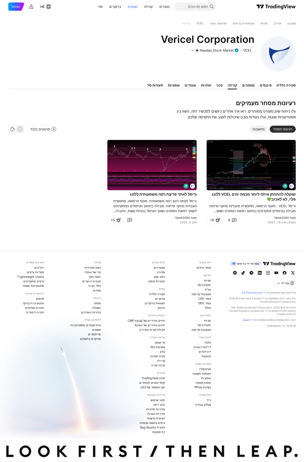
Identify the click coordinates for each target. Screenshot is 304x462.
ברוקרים (115, 7)
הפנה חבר (95, 276)
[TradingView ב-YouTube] (276, 273)
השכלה (96, 307)
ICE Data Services (252, 292)
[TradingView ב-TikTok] (243, 273)
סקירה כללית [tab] (286, 85)
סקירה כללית (157, 294)
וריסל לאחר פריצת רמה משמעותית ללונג (163, 194)
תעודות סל (204, 285)
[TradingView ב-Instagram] (268, 273)
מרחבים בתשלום (90, 338)
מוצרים (164, 7)
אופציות (206, 378)
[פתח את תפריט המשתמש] (31, 6)
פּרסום (40, 298)
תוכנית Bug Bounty (152, 427)
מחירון (161, 272)
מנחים (97, 290)
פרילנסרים (94, 334)
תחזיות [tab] (206, 85)
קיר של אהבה (93, 272)
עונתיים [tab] (190, 85)
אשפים (96, 329)
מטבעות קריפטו (201, 294)
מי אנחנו (160, 342)
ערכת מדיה (158, 365)
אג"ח (208, 289)
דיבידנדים (205, 351)
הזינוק (161, 307)
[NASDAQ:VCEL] (291, 186)
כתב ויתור (159, 404)
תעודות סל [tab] (155, 85)
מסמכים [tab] (248, 85)
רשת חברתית (93, 267)
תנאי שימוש (158, 400)
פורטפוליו (205, 369)
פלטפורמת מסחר (33, 286)
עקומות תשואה (201, 373)
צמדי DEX (204, 303)
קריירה (161, 360)
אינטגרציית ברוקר (33, 303)
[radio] (20, 129)
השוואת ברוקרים (155, 303)
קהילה (148, 7)
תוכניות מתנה (156, 281)
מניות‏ (207, 280)
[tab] (283, 129)
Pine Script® (202, 387)
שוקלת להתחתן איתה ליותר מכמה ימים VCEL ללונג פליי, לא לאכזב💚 (254, 196)
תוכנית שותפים (34, 307)
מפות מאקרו (203, 382)
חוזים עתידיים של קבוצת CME (146, 320)
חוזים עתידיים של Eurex (150, 325)
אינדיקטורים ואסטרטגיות (86, 325)
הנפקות (206, 356)
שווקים (132, 7)
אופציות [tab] (174, 85)
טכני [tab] (219, 85)
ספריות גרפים (35, 272)
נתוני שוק (159, 276)
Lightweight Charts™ (30, 276)
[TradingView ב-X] (293, 273)
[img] (197, 50)
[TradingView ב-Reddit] (235, 273)
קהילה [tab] (232, 85)
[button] (156, 6)
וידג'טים (39, 267)
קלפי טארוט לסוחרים (152, 382)
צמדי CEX (204, 298)
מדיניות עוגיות (156, 413)
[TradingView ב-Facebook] (284, 273)
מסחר (97, 303)
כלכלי (207, 342)
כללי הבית (95, 286)
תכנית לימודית (35, 312)
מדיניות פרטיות (155, 409)
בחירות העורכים (91, 312)
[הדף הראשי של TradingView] (276, 7)
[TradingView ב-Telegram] (251, 273)
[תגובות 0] (130, 220)
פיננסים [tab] (266, 85)
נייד (209, 400)
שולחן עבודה (203, 404)
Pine (208, 307)
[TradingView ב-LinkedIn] (260, 273)
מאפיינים (159, 267)
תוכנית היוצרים (91, 281)
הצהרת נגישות (156, 418)
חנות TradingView (153, 378)
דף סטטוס (158, 432)
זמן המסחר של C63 (152, 387)
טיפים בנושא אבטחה (152, 423)
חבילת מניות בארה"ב (152, 329)
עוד (100, 7)
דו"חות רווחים (202, 347)
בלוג (162, 351)
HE (42, 7)
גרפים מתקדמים (33, 281)
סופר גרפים (204, 267)
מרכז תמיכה (157, 356)
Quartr (246, 319)
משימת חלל (157, 347)
